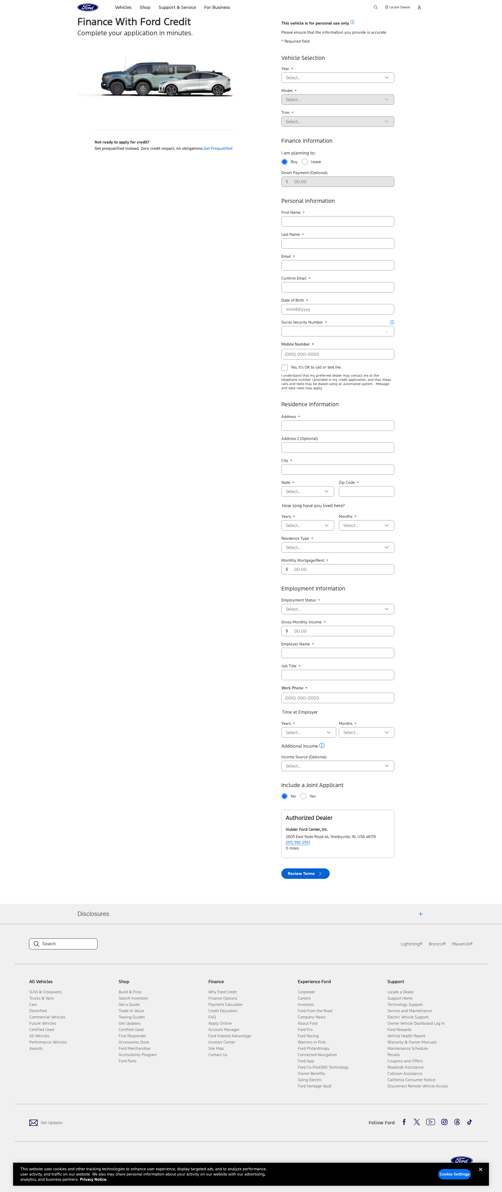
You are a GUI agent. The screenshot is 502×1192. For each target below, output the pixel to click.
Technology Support (405, 1004)
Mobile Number (297, 344)
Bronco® (437, 944)
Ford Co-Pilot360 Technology (323, 1067)
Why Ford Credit (222, 991)
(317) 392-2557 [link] (298, 842)
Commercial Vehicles (47, 1017)
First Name (293, 212)
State (287, 482)
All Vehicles (39, 1035)
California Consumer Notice (411, 1079)
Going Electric (310, 1079)
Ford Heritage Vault (315, 1086)
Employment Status (300, 600)
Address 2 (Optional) (299, 438)
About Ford (307, 1023)
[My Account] (419, 7)
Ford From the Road (315, 1010)
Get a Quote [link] (129, 1004)
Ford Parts (127, 1060)
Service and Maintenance (409, 1010)
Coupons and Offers (405, 1060)
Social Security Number (304, 322)
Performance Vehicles (48, 1042)
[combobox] (333, 77)
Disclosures (93, 913)
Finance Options (222, 998)
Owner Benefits (311, 1073)
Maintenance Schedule (407, 1048)
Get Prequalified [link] (218, 148)
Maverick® (462, 944)
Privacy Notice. (93, 1179)
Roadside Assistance (405, 1067)
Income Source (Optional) (303, 756)
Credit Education (222, 1010)
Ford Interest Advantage (229, 1035)
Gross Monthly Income (303, 622)
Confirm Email (296, 278)
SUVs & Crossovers (45, 991)
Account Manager (223, 1029)
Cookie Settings (455, 1174)
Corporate (306, 991)
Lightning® (412, 944)
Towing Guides (132, 1017)
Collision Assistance (404, 1073)
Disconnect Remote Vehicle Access (417, 1086)
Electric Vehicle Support (408, 1017)
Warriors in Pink (312, 1042)
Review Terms (301, 873)
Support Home (400, 998)
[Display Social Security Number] (387, 331)
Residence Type (297, 538)
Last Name (292, 234)
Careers (304, 998)
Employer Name (297, 644)
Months (348, 516)
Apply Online (220, 1023)
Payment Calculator (225, 1004)
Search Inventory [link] (133, 998)
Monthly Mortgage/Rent (304, 560)
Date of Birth (294, 300)
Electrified (38, 1010)
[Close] (480, 1173)
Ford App (306, 1060)
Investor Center (221, 1042)
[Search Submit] (375, 7)
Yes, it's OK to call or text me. (316, 367)
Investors (306, 1004)
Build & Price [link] (130, 991)
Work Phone (294, 688)
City (286, 460)
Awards (36, 1048)
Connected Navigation (317, 1054)
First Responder (132, 1035)
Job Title (291, 666)
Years (288, 516)
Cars (33, 1004)
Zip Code (349, 482)
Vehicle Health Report (406, 1035)
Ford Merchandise (134, 1048)
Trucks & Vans (41, 998)
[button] (352, 22)
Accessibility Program (138, 1054)
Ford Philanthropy (313, 1048)
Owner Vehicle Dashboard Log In (416, 1023)
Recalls (393, 1054)
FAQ (212, 1017)
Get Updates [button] (129, 1023)
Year (287, 68)
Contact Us (217, 1054)
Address (290, 416)
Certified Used (41, 1029)
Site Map (216, 1048)
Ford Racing (308, 1035)
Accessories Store (134, 1042)
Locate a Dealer (400, 991)
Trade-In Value (131, 1010)
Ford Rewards (399, 1029)
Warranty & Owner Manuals (412, 1042)
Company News (312, 1017)
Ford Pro (305, 1029)
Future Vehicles (42, 1023)
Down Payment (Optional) (304, 172)
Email (288, 256)
